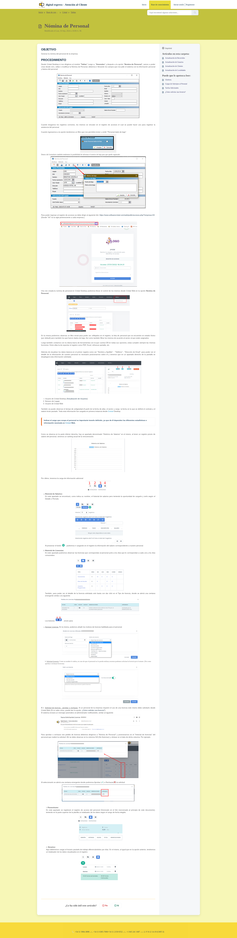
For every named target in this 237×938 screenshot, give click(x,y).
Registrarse (190, 5)
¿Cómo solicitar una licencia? (93, 710)
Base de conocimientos (160, 5)
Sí (118, 905)
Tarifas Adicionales (171, 88)
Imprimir (168, 48)
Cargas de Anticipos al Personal (176, 84)
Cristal (64, 12)
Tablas (73, 12)
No (106, 905)
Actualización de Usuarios (77, 399)
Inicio (144, 5)
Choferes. (168, 80)
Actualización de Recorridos (175, 58)
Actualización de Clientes (174, 66)
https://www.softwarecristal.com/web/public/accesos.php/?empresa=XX (127, 215)
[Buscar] (194, 12)
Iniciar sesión (179, 5)
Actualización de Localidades (175, 70)
